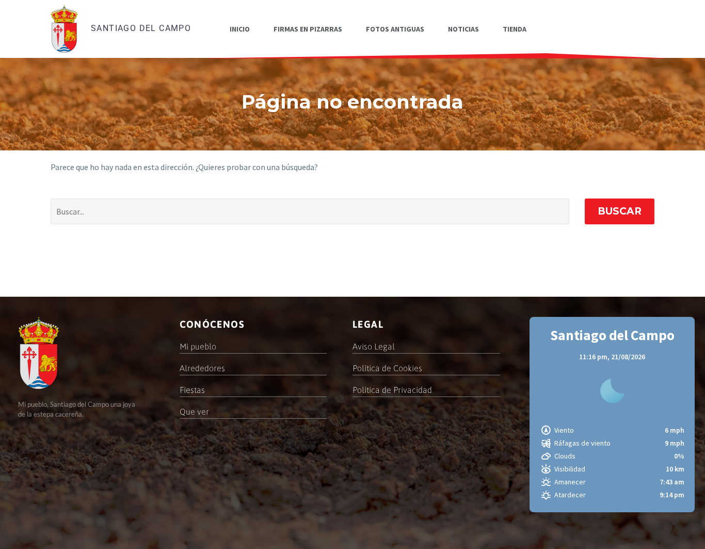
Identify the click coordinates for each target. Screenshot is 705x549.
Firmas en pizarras (308, 29)
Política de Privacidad (392, 389)
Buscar (620, 211)
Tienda (514, 29)
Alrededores (202, 368)
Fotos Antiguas (395, 29)
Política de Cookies (387, 368)
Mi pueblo (198, 346)
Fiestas (192, 389)
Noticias (463, 29)
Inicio (240, 29)
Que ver (194, 411)
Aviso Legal (373, 346)
